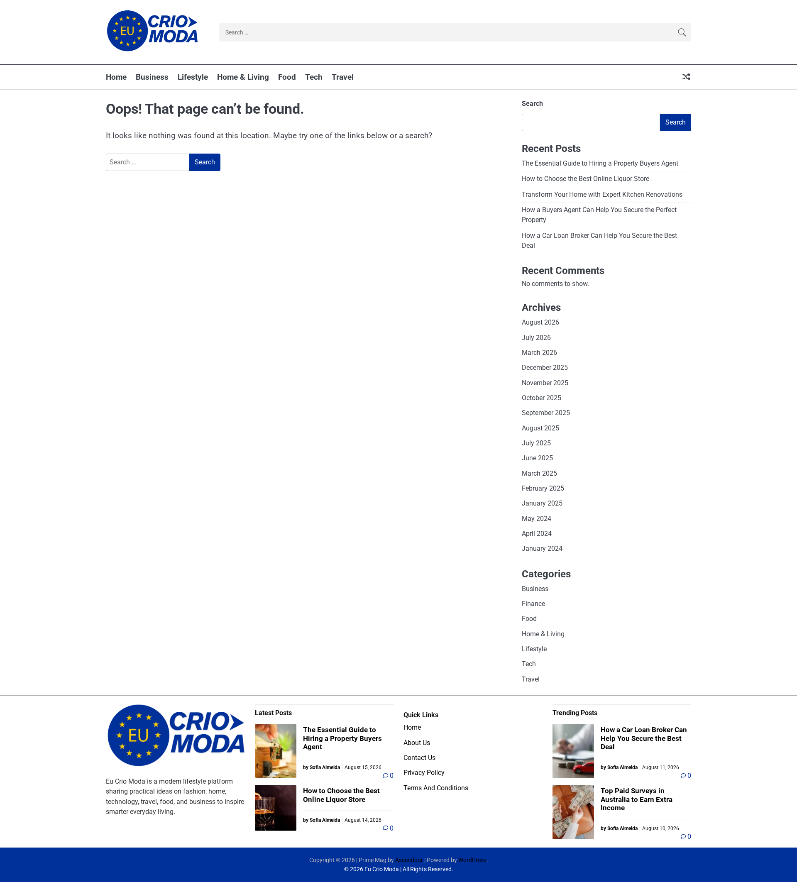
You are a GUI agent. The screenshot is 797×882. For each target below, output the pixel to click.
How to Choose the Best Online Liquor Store (585, 179)
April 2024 (537, 534)
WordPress (472, 860)
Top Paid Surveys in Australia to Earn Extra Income (636, 799)
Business (152, 77)
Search (532, 104)
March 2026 (539, 353)
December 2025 (545, 367)
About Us (416, 743)
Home (116, 77)
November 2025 (545, 383)
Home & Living (243, 77)
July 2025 (536, 443)
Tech (314, 77)
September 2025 (546, 413)
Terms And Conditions (435, 788)
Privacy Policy (424, 773)
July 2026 (536, 338)
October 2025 (541, 398)
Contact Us (419, 758)
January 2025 (542, 503)
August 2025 (540, 428)
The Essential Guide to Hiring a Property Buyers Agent (600, 163)
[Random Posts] (686, 77)
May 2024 (536, 519)
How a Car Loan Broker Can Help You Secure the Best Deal (644, 738)
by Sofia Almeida (321, 767)
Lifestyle (193, 77)
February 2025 (543, 488)
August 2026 (540, 322)
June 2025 (537, 458)
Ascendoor (409, 860)
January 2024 (542, 548)
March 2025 (539, 473)
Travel (343, 77)
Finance (533, 604)
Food (287, 77)
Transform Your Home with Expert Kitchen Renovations (602, 194)
